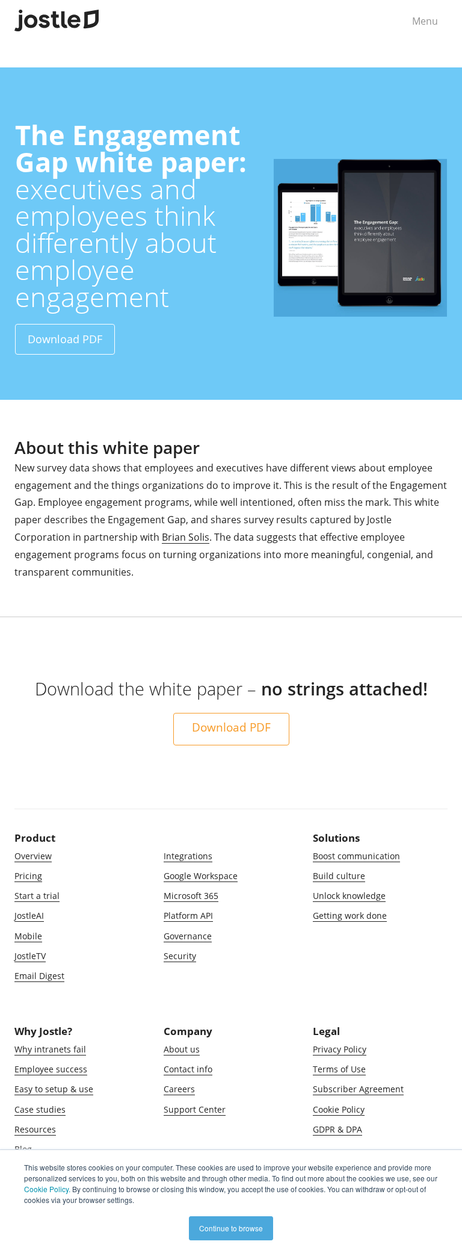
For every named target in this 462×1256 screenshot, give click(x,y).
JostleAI (29, 915)
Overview (33, 856)
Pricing (28, 875)
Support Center (195, 1109)
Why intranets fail (50, 1049)
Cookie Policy (339, 1109)
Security (180, 956)
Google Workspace (201, 875)
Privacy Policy (339, 1049)
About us (182, 1049)
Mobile (28, 936)
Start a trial (37, 895)
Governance (188, 936)
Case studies (40, 1109)
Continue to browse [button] (231, 1228)
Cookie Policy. (47, 1189)
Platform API (188, 915)
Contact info (188, 1069)
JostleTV (30, 956)
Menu (425, 21)
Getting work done (350, 915)
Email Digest (39, 975)
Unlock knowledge (349, 895)
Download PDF (65, 339)
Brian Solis (185, 537)
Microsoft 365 (191, 895)
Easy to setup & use (53, 1089)
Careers (179, 1089)
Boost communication (356, 856)
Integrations (188, 856)
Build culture (339, 875)
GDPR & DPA (337, 1129)
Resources (35, 1129)
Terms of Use (339, 1069)
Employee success (50, 1069)
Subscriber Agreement (358, 1089)
